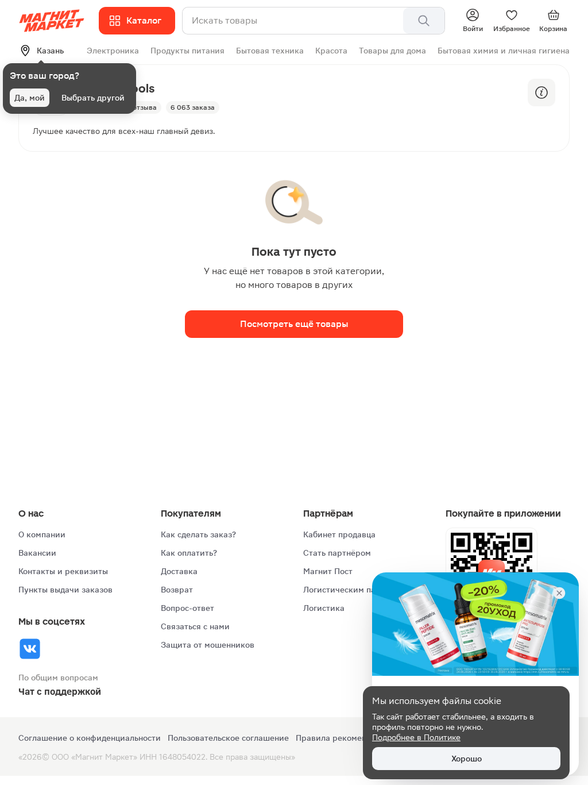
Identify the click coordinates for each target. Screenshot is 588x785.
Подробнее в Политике (416, 737)
